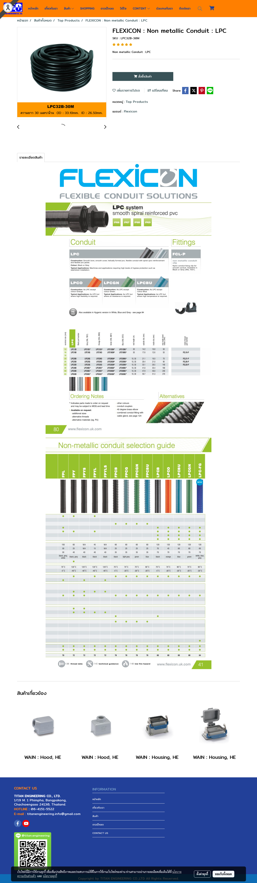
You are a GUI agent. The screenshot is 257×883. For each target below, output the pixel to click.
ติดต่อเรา (185, 8)
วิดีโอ (123, 8)
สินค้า (67, 8)
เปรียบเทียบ (159, 90)
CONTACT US (100, 833)
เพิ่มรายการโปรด (128, 90)
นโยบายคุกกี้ (50, 876)
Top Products (137, 101)
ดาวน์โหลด (107, 8)
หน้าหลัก (33, 8)
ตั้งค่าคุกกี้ (202, 874)
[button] (200, 8)
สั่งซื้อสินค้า (144, 76)
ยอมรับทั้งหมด (223, 874)
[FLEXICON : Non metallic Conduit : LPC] (61, 73)
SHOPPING (87, 8)
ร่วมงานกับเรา (164, 8)
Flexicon (130, 111)
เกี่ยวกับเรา (51, 8)
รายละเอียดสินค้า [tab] (30, 157)
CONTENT (140, 8)
